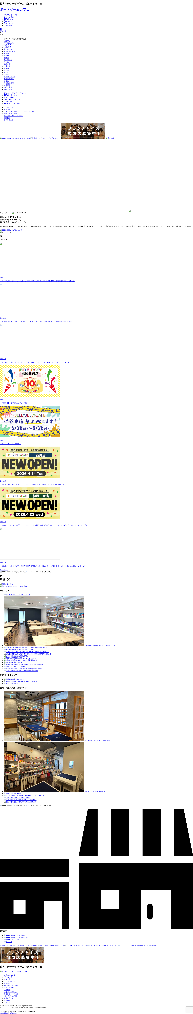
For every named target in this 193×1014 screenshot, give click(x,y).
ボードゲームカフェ (15, 9)
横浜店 (6, 70)
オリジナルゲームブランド (13, 116)
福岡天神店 (8, 89)
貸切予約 (7, 109)
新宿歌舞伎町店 (9, 51)
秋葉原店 (7, 53)
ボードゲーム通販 (10, 113)
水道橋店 (7, 55)
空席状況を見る (7, 584)
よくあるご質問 (9, 107)
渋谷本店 (7, 41)
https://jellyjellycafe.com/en (8, 1013)
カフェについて (9, 975)
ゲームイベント (9, 981)
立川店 (6, 68)
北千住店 (7, 64)
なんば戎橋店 (9, 83)
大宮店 (6, 74)
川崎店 (6, 72)
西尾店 (6, 81)
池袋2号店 (7, 47)
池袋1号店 (7, 45)
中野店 (6, 62)
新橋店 (6, 58)
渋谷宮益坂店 (9, 43)
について (19, 230)
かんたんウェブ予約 (11, 985)
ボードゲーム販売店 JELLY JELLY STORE (19, 111)
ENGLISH (7, 1002)
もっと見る (4, 570)
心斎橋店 (7, 85)
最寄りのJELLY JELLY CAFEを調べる (15, 586)
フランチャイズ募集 (11, 994)
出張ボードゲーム (10, 992)
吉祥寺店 (7, 66)
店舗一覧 (7, 979)
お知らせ (7, 983)
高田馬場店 (8, 60)
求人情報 (7, 118)
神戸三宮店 (8, 87)
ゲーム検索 (8, 977)
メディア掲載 (9, 988)
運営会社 (7, 1000)
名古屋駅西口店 (9, 77)
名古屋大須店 (9, 79)
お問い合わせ (9, 120)
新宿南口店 (8, 49)
